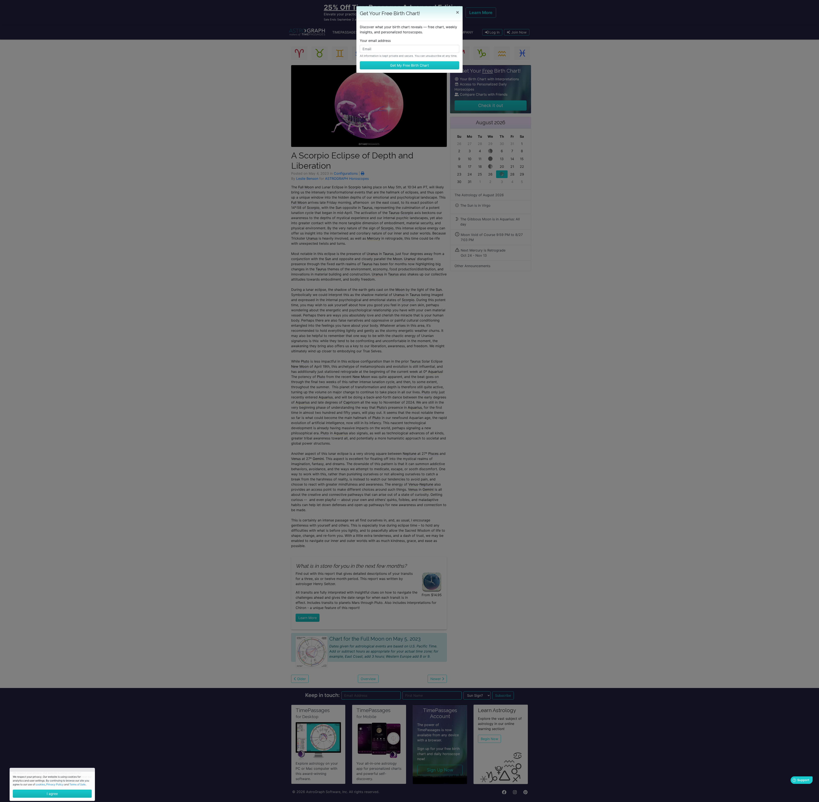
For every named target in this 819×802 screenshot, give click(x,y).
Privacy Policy (55, 784)
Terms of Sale (77, 784)
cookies (40, 784)
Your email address (375, 40)
